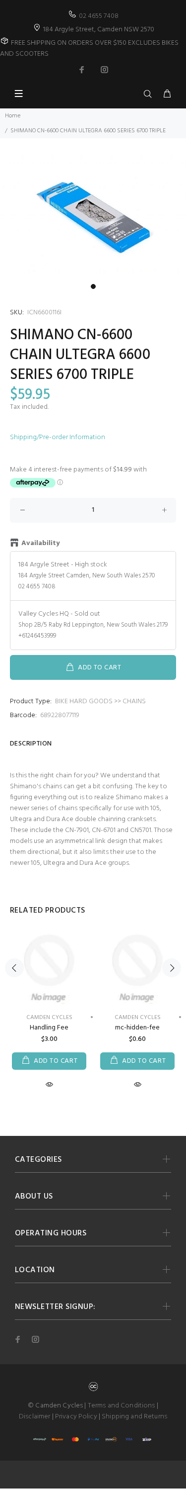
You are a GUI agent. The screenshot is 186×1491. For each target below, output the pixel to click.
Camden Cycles (138, 1018)
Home (12, 116)
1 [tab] (93, 286)
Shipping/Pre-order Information (57, 437)
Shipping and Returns (134, 1416)
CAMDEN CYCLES (49, 1018)
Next (171, 967)
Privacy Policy (76, 1416)
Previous (14, 967)
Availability (40, 543)
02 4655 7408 (99, 16)
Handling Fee (49, 1027)
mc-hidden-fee (137, 1027)
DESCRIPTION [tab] (31, 743)
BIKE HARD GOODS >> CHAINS (100, 701)
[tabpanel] (93, 217)
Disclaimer (34, 1416)
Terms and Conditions (121, 1405)
